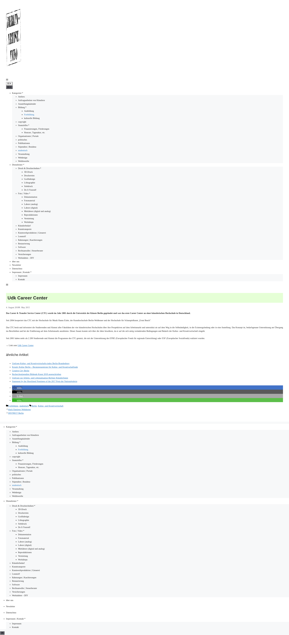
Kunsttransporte (24, 229)
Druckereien (29, 175)
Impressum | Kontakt (21, 272)
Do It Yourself (30, 190)
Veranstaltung (24, 154)
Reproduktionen (31, 215)
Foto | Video (23, 193)
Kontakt (21, 279)
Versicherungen (24, 254)
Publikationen (24, 143)
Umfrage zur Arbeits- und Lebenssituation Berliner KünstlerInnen (40, 378)
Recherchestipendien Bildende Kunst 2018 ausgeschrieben (36, 374)
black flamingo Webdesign (19, 409)
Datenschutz (17, 269)
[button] (7, 80)
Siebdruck (28, 186)
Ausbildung (29, 111)
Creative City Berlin (20, 371)
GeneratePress (38, 420)
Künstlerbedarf (24, 226)
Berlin (34, 406)
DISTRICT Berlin (16, 413)
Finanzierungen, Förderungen (36, 129)
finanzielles (23, 125)
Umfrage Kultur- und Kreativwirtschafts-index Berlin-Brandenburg (40, 363)
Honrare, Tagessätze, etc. (34, 132)
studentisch (22, 150)
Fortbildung (29, 115)
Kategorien (16, 93)
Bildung (21, 107)
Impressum (22, 276)
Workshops (28, 222)
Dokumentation (30, 197)
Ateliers (21, 97)
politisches (22, 140)
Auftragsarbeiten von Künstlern (31, 100)
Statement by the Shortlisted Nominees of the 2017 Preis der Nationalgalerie (44, 381)
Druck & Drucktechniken (29, 168)
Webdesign (22, 158)
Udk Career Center (26, 345)
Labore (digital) (31, 208)
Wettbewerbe (23, 161)
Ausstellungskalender (27, 104)
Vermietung (29, 218)
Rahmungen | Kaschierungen (30, 240)
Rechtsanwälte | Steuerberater (30, 251)
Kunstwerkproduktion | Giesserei (32, 233)
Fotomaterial (29, 200)
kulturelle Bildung (32, 118)
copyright (22, 122)
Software (22, 247)
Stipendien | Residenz (27, 147)
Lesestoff (22, 236)
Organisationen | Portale (28, 136)
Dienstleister (17, 165)
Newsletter (16, 265)
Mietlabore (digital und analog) (37, 211)
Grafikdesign (29, 179)
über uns (15, 261)
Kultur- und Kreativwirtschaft (50, 406)
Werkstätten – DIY (26, 258)
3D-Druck (28, 172)
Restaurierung (24, 244)
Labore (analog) (31, 204)
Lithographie (29, 183)
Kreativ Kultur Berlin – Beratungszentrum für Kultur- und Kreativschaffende (45, 367)
